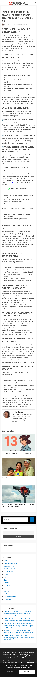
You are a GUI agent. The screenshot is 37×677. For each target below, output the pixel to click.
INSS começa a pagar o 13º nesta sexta (16, 453)
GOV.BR (6, 591)
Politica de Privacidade (23, 667)
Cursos (6, 577)
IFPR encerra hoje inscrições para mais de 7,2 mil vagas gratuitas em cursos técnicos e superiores (19, 637)
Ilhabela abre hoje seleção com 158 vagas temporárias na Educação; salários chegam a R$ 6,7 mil (18, 625)
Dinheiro (7, 574)
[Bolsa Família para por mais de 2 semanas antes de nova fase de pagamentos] (18, 467)
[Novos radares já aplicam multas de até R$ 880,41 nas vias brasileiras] (18, 494)
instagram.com (12, 549)
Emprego (7, 580)
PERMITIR (26, 671)
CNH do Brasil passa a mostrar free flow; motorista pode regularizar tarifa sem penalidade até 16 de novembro (18, 613)
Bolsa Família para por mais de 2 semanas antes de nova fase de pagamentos (18, 479)
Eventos (6, 583)
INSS (5, 594)
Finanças (7, 586)
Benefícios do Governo (11, 563)
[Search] (32, 519)
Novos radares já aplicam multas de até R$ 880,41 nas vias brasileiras (18, 505)
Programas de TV (10, 597)
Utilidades (7, 599)
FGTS (5, 588)
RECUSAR (10, 671)
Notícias (11, 8)
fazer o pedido (10, 182)
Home (6, 8)
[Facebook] (13, 425)
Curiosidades (8, 572)
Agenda (6, 561)
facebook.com (4, 549)
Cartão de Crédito (10, 569)
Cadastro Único (9, 566)
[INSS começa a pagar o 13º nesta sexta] (18, 442)
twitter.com (8, 549)
